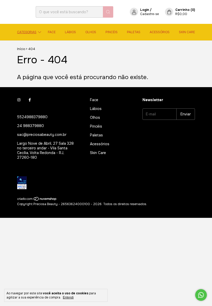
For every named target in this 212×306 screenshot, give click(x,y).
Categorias (26, 32)
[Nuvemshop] (37, 200)
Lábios (70, 32)
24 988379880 (30, 125)
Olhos (90, 32)
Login (144, 10)
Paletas (133, 32)
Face (52, 32)
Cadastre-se (149, 14)
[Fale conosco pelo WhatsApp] (201, 295)
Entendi (68, 297)
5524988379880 (32, 117)
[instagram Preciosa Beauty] (19, 100)
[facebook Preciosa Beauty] (30, 100)
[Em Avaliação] (100, 183)
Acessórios (160, 32)
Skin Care (187, 32)
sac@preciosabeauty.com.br (41, 134)
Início (21, 49)
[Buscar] (108, 12)
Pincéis (111, 32)
